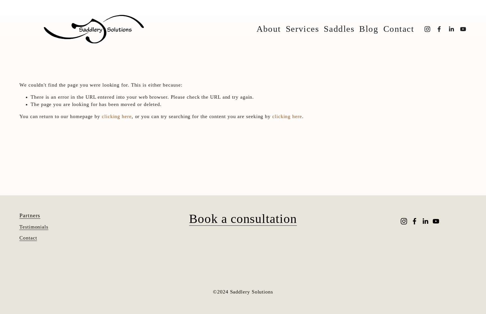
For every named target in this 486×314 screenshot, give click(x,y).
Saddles (339, 29)
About (268, 29)
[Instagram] (427, 29)
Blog (368, 29)
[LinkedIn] (451, 29)
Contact (398, 29)
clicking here (117, 116)
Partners (29, 215)
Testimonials (33, 227)
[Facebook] (439, 29)
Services (302, 29)
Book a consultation (243, 219)
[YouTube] (463, 29)
